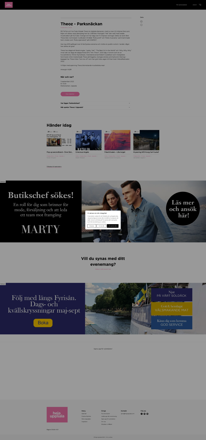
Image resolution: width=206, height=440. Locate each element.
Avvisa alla (101, 226)
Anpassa (91, 226)
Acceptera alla (113, 226)
